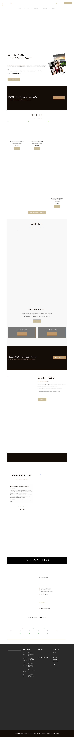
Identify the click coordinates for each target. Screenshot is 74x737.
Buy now (17, 148)
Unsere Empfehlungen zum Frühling (31, 665)
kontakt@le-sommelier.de (45, 608)
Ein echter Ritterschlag (31, 676)
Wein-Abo (55, 657)
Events (32, 652)
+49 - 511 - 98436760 (44, 594)
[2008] (22, 506)
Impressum (55, 659)
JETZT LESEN (22, 333)
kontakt (29, 653)
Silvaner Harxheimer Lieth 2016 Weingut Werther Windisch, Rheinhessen (57, 200)
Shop (54, 654)
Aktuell (29, 652)
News (32, 653)
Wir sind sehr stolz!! (31, 660)
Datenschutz (55, 661)
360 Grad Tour (42, 602)
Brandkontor (56, 733)
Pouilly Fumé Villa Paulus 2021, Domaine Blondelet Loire (37, 142)
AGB (54, 664)
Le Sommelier (17, 733)
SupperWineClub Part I (37, 309)
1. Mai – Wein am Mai (32, 670)
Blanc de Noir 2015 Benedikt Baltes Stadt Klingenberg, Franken (17, 142)
